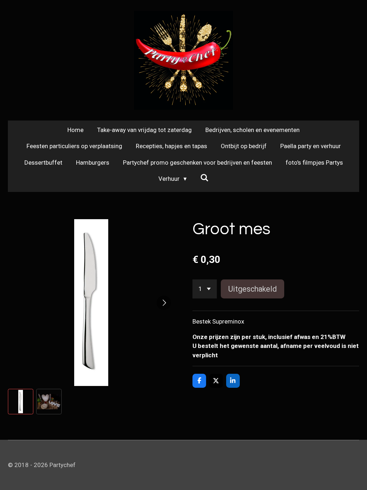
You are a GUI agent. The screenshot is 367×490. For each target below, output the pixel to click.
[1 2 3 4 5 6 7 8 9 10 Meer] (204, 288)
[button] (20, 401)
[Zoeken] (204, 178)
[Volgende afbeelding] (164, 303)
